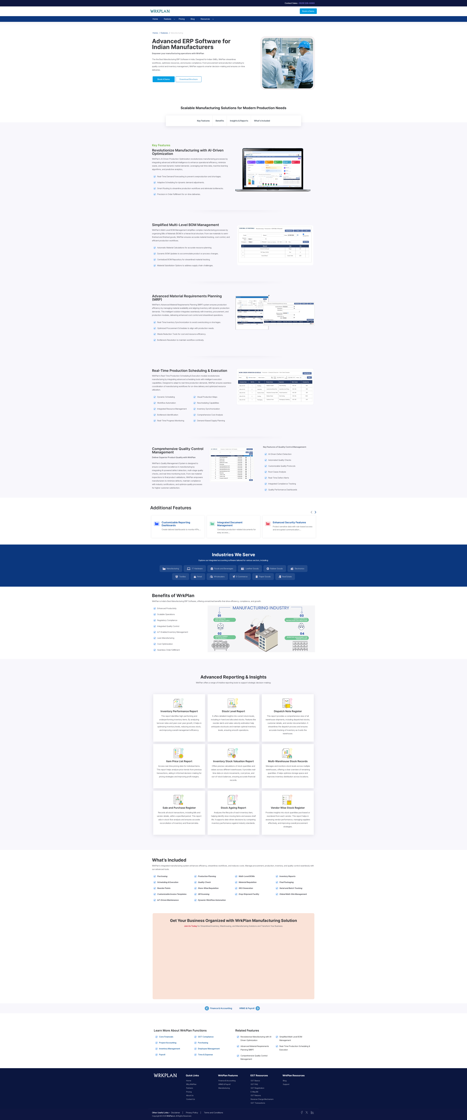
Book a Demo (308, 11)
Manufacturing (224, 1088)
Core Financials (166, 1037)
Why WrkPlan (191, 1084)
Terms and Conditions (213, 1112)
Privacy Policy (192, 1112)
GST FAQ (254, 1084)
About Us (189, 1095)
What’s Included (262, 120)
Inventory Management (169, 1048)
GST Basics (255, 1081)
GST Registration (257, 1088)
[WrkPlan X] (306, 1112)
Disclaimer (175, 1112)
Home (155, 19)
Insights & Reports (239, 120)
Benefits (220, 120)
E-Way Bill (254, 1092)
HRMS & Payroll (246, 1008)
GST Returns (256, 1095)
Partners (189, 1088)
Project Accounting (167, 1042)
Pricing (182, 19)
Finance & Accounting (221, 1008)
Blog (193, 19)
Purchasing (203, 1042)
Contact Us (190, 1099)
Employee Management (209, 1048)
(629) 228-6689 (307, 3)
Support (286, 1084)
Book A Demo (163, 79)
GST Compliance (206, 1037)
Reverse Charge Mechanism (262, 1099)
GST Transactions (258, 1103)
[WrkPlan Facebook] (302, 1112)
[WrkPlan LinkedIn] (312, 1112)
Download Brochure (189, 79)
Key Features (203, 120)
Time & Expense (205, 1054)
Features (167, 19)
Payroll (162, 1054)
